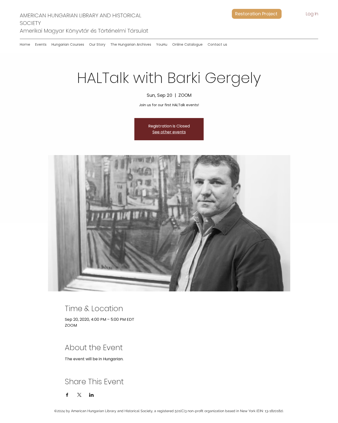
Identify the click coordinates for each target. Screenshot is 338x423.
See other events (169, 132)
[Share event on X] (79, 395)
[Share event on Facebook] (67, 395)
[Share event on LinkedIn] (91, 395)
